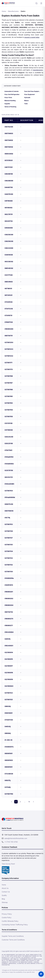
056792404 (9, 127)
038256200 (9, 241)
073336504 (9, 774)
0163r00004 (9, 632)
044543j (8, 726)
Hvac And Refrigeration (11, 94)
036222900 (9, 248)
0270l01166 (9, 389)
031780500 (9, 430)
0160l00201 (9, 592)
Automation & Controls (11, 91)
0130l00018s (9, 578)
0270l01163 (9, 403)
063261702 (9, 221)
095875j (8, 780)
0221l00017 (9, 666)
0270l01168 (9, 376)
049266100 (9, 174)
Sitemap (5, 902)
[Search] (36, 3)
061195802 (8, 208)
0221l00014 (9, 652)
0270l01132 (9, 565)
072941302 (9, 302)
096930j (8, 706)
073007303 (9, 720)
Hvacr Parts (8, 97)
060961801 (8, 767)
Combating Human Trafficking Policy (15, 925)
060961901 (8, 753)
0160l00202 (9, 598)
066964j (8, 733)
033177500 (9, 275)
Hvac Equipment (29, 94)
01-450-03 (8, 740)
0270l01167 (9, 383)
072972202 (9, 309)
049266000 (9, 181)
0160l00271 (9, 625)
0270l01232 (9, 356)
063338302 (9, 261)
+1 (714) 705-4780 (11, 842)
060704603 (9, 133)
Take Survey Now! (8, 864)
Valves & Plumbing (10, 106)
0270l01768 (9, 794)
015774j (7, 518)
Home (4, 11)
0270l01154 (9, 491)
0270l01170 (9, 369)
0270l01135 (9, 544)
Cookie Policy (6, 917)
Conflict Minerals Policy (10, 921)
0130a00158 (9, 457)
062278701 (9, 214)
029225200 (9, 437)
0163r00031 (9, 646)
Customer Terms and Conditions (13, 940)
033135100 (8, 423)
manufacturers (38, 70)
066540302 (9, 268)
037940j (8, 787)
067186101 (8, 288)
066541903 (9, 282)
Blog (3, 899)
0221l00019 (9, 679)
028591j (7, 639)
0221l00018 (9, 672)
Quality (4, 895)
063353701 (9, 477)
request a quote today (31, 37)
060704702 (9, 612)
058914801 (8, 713)
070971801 (8, 450)
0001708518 (9, 511)
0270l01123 (9, 693)
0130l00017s (9, 747)
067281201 (8, 295)
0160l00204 (9, 605)
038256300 (9, 234)
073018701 (8, 315)
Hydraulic (27, 97)
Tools (26, 103)
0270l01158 (9, 410)
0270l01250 (9, 342)
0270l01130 (9, 571)
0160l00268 (9, 329)
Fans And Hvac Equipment (32, 91)
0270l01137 (9, 538)
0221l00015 (9, 659)
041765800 (9, 201)
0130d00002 (9, 464)
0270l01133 (9, 558)
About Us (5, 888)
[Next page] (33, 801)
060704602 (9, 140)
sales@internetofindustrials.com (15, 838)
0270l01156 (9, 416)
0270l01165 (9, 396)
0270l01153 (9, 524)
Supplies (7, 103)
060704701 (9, 336)
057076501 (9, 160)
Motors (26, 100)
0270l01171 (8, 362)
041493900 (9, 228)
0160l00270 (9, 619)
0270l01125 (9, 699)
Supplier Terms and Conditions (13, 936)
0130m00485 (9, 484)
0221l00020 (9, 686)
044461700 (9, 187)
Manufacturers (13, 11)
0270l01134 (9, 551)
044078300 (9, 194)
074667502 (9, 322)
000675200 (9, 504)
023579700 (9, 470)
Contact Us (6, 892)
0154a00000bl (10, 497)
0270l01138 (9, 531)
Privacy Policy (7, 914)
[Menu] (41, 3)
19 (29, 802)
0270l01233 (9, 349)
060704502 (9, 147)
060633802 (9, 154)
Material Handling (10, 100)
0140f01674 (9, 585)
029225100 (9, 443)
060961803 (9, 760)
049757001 (9, 167)
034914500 (9, 255)
